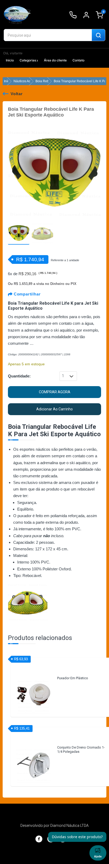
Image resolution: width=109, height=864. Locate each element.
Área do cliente (55, 60)
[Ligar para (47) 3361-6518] (73, 15)
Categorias (28, 60)
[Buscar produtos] (98, 35)
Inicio (10, 60)
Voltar (17, 93)
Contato (78, 60)
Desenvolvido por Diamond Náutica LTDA (54, 825)
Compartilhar (26, 294)
